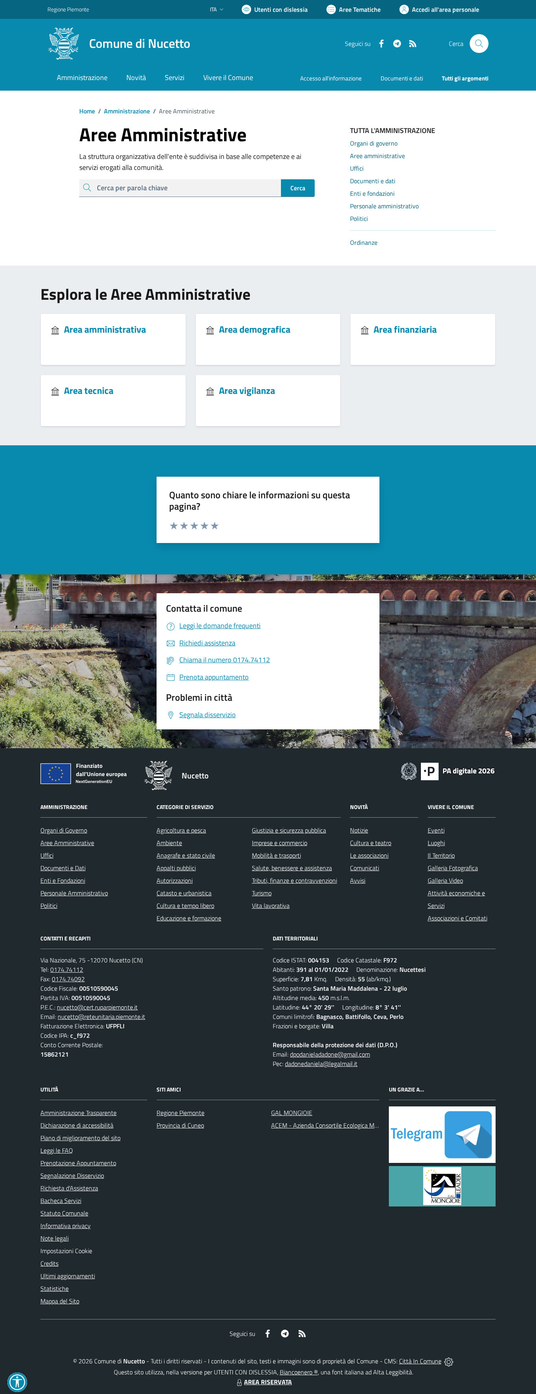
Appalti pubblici (176, 868)
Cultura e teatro (370, 842)
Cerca (297, 188)
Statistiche (54, 1288)
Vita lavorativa (271, 905)
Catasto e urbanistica (184, 893)
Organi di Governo (63, 830)
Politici (48, 905)
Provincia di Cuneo (180, 1125)
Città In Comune (420, 1361)
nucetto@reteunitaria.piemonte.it (101, 1016)
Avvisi (357, 880)
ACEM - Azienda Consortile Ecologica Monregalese (337, 1125)
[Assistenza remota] (448, 1361)
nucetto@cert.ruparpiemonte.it (97, 1007)
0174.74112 (66, 969)
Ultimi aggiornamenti (67, 1276)
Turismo (262, 893)
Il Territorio (441, 855)
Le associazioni (369, 855)
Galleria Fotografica (453, 868)
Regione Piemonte (68, 9)
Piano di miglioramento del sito (80, 1138)
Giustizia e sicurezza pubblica (289, 830)
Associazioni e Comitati (457, 918)
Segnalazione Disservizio (72, 1175)
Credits (49, 1263)
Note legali (54, 1238)
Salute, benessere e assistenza (292, 868)
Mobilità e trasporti (276, 855)
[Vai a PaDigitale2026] (448, 770)
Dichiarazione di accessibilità (76, 1125)
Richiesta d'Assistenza (69, 1188)
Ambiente (169, 842)
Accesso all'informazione (331, 78)
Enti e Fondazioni (62, 880)
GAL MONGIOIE (291, 1112)
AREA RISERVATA (268, 1382)
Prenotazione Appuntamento (78, 1163)
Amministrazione (124, 111)
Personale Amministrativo (74, 893)
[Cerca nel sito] (479, 43)
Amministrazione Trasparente (78, 1112)
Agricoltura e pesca (181, 830)
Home (87, 111)
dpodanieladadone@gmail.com (330, 1054)
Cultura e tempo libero (185, 905)
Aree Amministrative (67, 842)
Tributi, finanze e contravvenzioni (294, 880)
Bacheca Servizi (60, 1200)
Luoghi (436, 842)
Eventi (436, 830)
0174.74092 (68, 979)
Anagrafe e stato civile (186, 855)
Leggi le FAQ (56, 1150)
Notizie (359, 830)
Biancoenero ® (299, 1372)
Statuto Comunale (64, 1213)
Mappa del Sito (59, 1301)
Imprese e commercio (279, 842)
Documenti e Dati (63, 868)
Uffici (46, 855)
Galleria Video (445, 880)
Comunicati (364, 868)
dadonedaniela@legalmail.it (321, 1063)
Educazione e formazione (189, 918)
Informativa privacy (65, 1225)
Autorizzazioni (175, 880)
